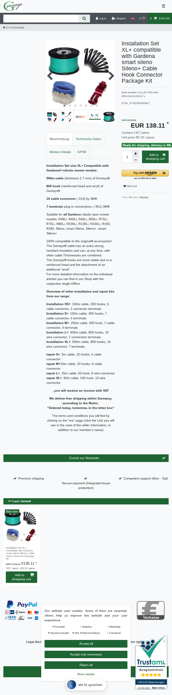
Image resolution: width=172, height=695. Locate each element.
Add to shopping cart (155, 157)
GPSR (81, 152)
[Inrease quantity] (135, 154)
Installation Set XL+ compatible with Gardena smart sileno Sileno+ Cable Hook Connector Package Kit (20, 553)
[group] (21, 526)
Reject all (86, 665)
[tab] (59, 138)
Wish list (131, 186)
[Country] (132, 18)
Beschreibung (59, 139)
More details (86, 674)
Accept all (86, 643)
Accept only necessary (86, 654)
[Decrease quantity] (135, 160)
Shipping (143, 197)
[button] (145, 175)
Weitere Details (60, 152)
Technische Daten (88, 139)
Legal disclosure (37, 642)
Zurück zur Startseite (84, 458)
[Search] (84, 18)
